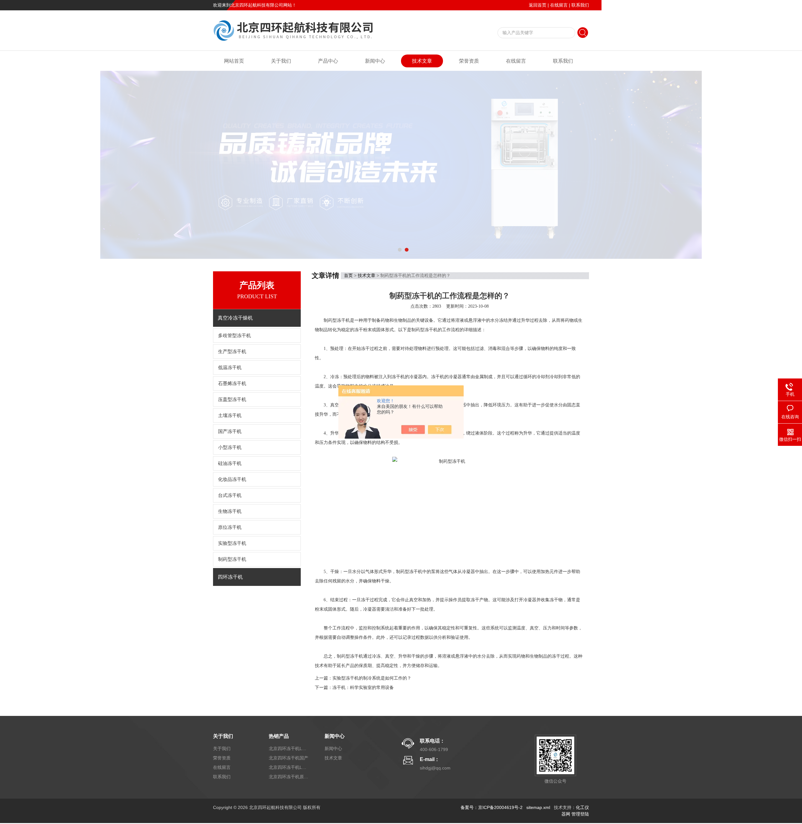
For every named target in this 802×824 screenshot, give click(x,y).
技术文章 (422, 61)
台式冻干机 (230, 495)
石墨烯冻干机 (232, 383)
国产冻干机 (230, 431)
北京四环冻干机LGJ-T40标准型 (289, 748)
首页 (348, 275)
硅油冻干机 (230, 463)
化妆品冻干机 (232, 479)
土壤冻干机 (230, 415)
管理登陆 (580, 813)
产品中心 (328, 61)
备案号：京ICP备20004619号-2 (492, 807)
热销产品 (279, 736)
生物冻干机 (230, 511)
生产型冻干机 (232, 351)
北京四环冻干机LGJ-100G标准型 (289, 767)
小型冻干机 (230, 447)
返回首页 (537, 5)
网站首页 (234, 61)
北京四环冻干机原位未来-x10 (289, 776)
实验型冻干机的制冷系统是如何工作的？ (371, 678)
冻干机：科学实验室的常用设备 (363, 687)
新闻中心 (375, 61)
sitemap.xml (538, 807)
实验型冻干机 (232, 543)
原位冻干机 (230, 527)
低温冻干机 (230, 367)
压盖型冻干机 (232, 399)
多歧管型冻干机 (234, 335)
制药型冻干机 (232, 559)
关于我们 (281, 61)
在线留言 (559, 5)
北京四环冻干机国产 (288, 757)
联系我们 (580, 5)
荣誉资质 (469, 61)
